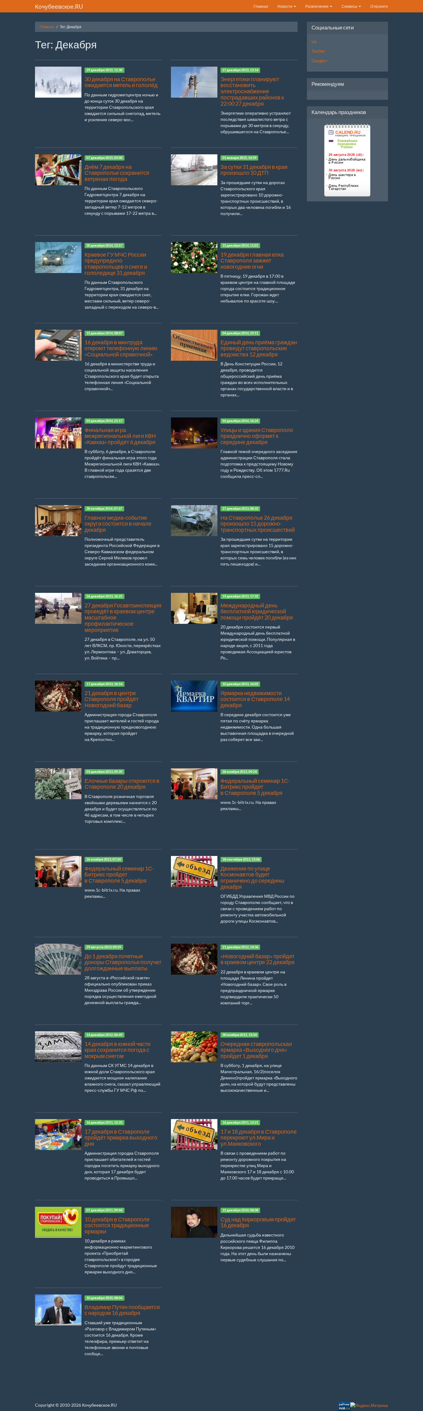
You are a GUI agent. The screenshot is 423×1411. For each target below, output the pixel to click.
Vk (314, 41)
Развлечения (317, 6)
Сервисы (350, 6)
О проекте (379, 6)
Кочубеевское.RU (59, 6)
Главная (261, 6)
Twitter (318, 51)
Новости (285, 6)
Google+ (320, 60)
